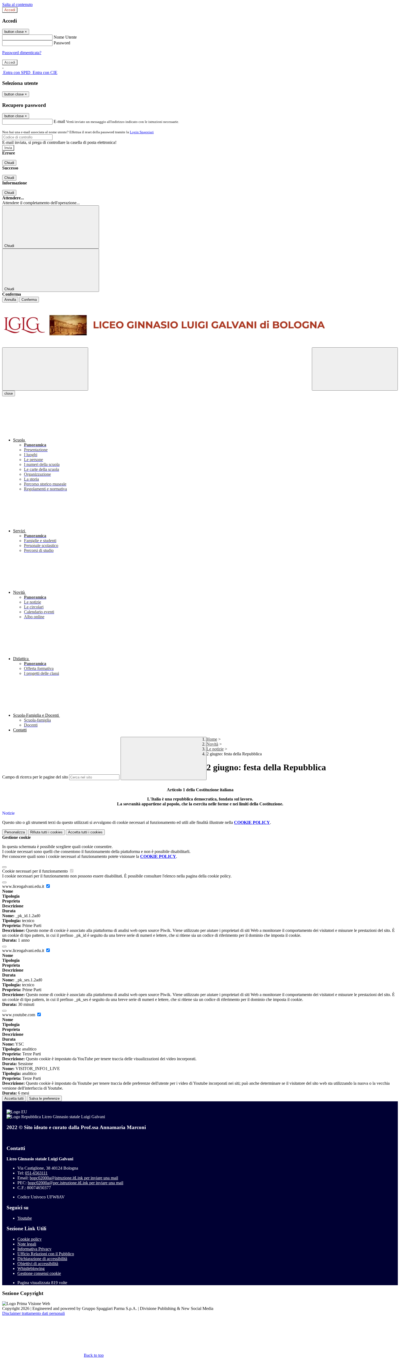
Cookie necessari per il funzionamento (35, 871)
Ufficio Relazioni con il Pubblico (45, 1253)
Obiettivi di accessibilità (37, 1263)
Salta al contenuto (17, 4)
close (8, 393)
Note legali (26, 1244)
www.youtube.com (19, 1014)
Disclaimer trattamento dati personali (33, 1313)
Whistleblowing (31, 1268)
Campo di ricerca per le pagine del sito (35, 777)
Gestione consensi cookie (39, 1273)
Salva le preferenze (44, 1098)
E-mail (59, 121)
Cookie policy (29, 1239)
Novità (212, 744)
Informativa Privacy (34, 1249)
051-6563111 (36, 1173)
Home (212, 739)
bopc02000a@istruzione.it (74, 1178)
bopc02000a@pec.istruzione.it (75, 1182)
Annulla (10, 300)
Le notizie (215, 749)
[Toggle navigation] (45, 369)
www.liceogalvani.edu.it (23, 886)
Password (62, 43)
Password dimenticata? (21, 52)
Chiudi (9, 163)
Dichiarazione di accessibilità (42, 1258)
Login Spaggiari (142, 132)
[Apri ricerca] (355, 369)
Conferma (29, 300)
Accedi (9, 10)
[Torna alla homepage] (200, 324)
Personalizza (14, 832)
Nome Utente (65, 37)
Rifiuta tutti (46, 832)
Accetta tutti (85, 832)
